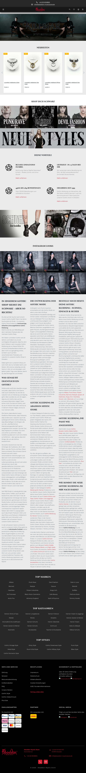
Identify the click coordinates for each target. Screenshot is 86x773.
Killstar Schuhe (75, 630)
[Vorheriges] (2, 72)
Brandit (74, 586)
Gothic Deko (51, 549)
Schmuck (53, 626)
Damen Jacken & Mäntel (74, 618)
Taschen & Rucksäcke (53, 630)
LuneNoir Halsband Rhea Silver (52, 83)
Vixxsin (61, 399)
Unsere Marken (7, 690)
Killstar (66, 392)
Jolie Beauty (53, 594)
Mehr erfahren (21, 178)
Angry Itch (69, 397)
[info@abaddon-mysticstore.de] (46, 762)
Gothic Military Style (53, 649)
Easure (53, 586)
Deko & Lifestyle (74, 626)
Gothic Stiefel (48, 545)
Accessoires (32, 630)
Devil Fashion (53, 582)
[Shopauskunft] (65, 678)
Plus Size (5, 700)
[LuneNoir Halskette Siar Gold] (33, 65)
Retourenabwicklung (9, 679)
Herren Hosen (74, 622)
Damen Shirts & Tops (11, 614)
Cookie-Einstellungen (38, 683)
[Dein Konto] (78, 9)
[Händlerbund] (76, 678)
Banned (69, 395)
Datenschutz (34, 676)
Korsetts (53, 618)
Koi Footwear (11, 594)
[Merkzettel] (74, 9)
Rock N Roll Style (32, 649)
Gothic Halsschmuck (9, 697)
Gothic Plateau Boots (37, 547)
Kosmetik (11, 630)
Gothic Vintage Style (11, 645)
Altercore (70, 399)
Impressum (34, 672)
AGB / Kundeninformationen (40, 686)
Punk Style (74, 645)
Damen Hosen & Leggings (74, 614)
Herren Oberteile (53, 622)
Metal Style (11, 649)
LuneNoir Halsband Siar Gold (73, 83)
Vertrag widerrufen (37, 692)
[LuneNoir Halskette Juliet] (12, 65)
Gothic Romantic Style (11, 653)
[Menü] (3, 9)
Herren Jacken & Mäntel (11, 626)
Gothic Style (6, 693)
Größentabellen (70, 442)
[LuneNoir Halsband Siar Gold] (74, 65)
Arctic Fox (11, 598)
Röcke (32, 618)
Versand (4, 676)
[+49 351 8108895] (40, 762)
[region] (43, 72)
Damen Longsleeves (32, 614)
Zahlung (5, 672)
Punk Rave (72, 392)
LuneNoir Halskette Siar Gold (32, 83)
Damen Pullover (53, 614)
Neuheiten (43, 47)
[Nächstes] (84, 72)
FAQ (3, 686)
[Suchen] (69, 9)
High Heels (51, 547)
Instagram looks (43, 246)
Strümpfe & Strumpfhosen (11, 622)
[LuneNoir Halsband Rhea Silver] (53, 65)
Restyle (74, 395)
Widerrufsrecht (35, 679)
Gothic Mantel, (64, 504)
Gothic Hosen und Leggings (43, 498)
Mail (71, 472)
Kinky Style (32, 645)
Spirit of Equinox (53, 598)
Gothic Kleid (68, 431)
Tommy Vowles (75, 598)
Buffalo (74, 590)
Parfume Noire (75, 594)
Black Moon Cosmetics (32, 594)
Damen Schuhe (32, 622)
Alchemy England (32, 598)
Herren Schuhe (32, 626)
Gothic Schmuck (39, 551)
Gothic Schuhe (47, 539)
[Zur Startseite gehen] (43, 9)
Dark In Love (74, 582)
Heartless (76, 397)
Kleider (11, 618)
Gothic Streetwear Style (53, 645)
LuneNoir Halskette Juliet (11, 82)
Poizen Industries (32, 590)
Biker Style (74, 649)
